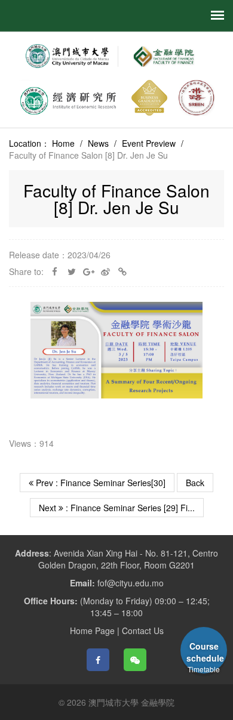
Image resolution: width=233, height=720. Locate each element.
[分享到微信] (135, 659)
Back (195, 483)
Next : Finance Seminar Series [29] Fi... (117, 508)
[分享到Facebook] (98, 659)
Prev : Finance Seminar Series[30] (99, 483)
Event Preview (149, 143)
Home (63, 143)
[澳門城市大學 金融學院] (163, 56)
